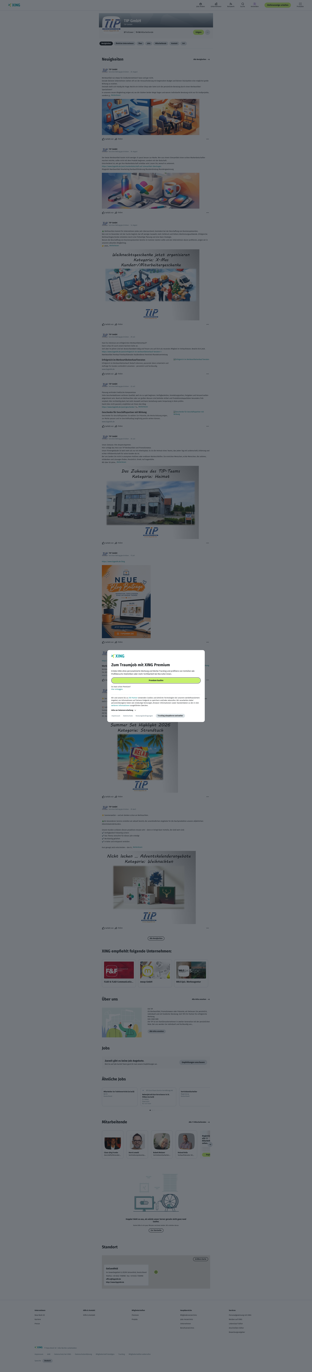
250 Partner (133, 698)
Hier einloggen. (117, 689)
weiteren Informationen (120, 705)
